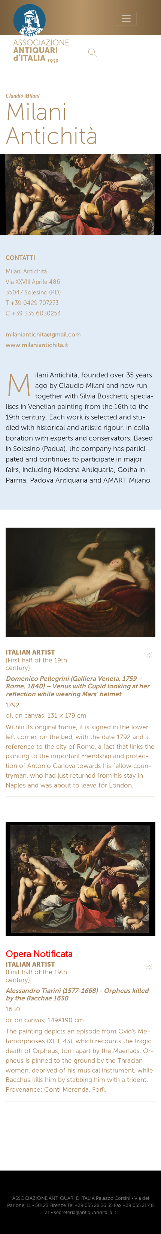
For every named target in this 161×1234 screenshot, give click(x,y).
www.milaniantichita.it (37, 344)
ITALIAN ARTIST (30, 652)
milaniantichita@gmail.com (43, 334)
